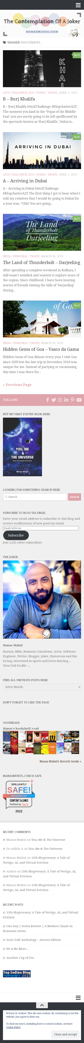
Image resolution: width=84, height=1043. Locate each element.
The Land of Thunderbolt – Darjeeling (41, 262)
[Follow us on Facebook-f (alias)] (47, 400)
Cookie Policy (13, 1027)
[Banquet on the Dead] (7, 753)
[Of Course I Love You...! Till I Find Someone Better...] (67, 751)
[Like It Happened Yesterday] (60, 753)
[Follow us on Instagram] (60, 400)
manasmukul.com (19, 796)
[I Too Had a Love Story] (60, 739)
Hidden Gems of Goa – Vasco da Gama (41, 349)
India (7, 256)
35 (78, 218)
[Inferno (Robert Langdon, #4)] (75, 753)
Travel (53, 92)
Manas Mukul (13, 645)
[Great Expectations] (29, 741)
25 (78, 305)
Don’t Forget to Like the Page (26, 702)
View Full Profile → (16, 665)
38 (78, 137)
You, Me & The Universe (48, 840)
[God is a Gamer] (75, 742)
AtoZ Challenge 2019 (18, 92)
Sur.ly (25, 804)
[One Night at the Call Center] (52, 753)
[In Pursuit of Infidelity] (29, 752)
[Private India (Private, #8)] (67, 741)
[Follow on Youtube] (78, 400)
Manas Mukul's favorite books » (60, 761)
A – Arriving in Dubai (25, 180)
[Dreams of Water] (37, 742)
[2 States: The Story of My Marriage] (45, 742)
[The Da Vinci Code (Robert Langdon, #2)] (14, 742)
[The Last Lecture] (7, 740)
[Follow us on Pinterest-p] (72, 400)
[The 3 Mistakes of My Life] (52, 741)
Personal (20, 256)
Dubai (41, 92)
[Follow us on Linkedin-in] (66, 400)
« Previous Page (17, 385)
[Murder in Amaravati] (14, 753)
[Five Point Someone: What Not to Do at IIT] (22, 741)
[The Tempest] (45, 754)
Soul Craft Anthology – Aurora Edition (33, 940)
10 (78, 55)
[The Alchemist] (22, 753)
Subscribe (16, 535)
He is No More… (17, 949)
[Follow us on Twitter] (53, 400)
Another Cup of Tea (20, 958)
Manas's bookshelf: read (21, 728)
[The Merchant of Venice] (37, 754)
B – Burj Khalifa (19, 99)
